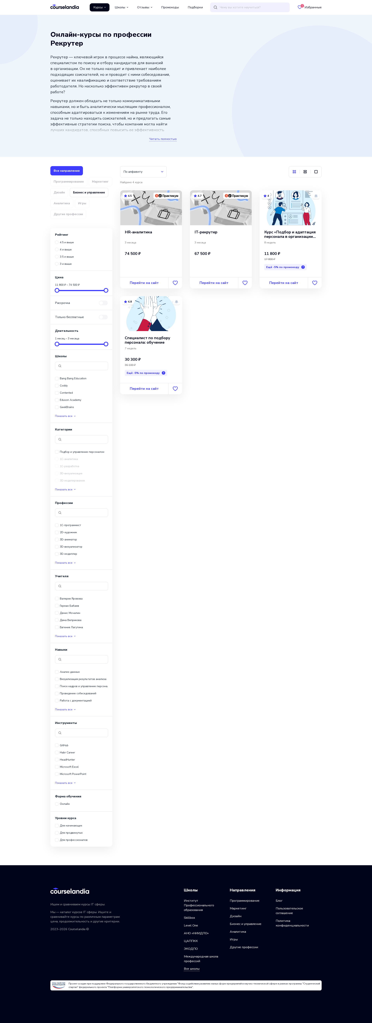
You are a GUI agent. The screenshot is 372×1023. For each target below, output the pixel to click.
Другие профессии (244, 947)
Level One (191, 925)
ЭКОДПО (191, 949)
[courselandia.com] (64, 6)
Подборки (195, 7)
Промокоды (170, 7)
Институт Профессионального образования (199, 905)
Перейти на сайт (144, 282)
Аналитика (238, 932)
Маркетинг (238, 908)
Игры (234, 939)
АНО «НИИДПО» (196, 933)
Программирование (244, 901)
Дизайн (235, 916)
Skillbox (189, 918)
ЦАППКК (191, 941)
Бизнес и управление (245, 924)
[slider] (57, 290)
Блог (279, 901)
